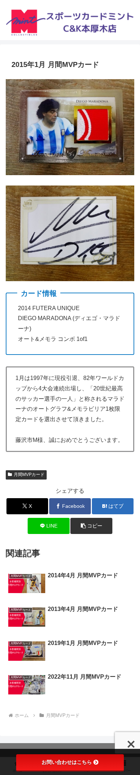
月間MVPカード (29, 474)
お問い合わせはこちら (67, 762)
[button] (91, 526)
